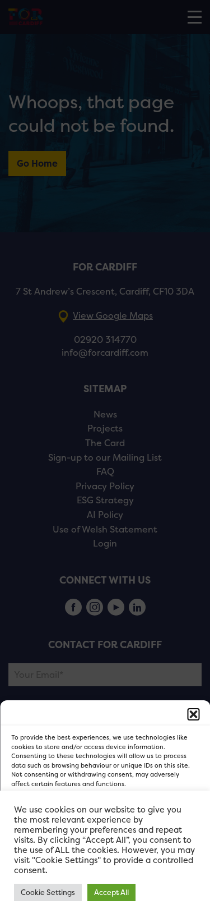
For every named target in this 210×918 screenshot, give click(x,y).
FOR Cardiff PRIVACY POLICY (56, 903)
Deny (105, 847)
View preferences (105, 878)
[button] (193, 714)
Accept (105, 816)
